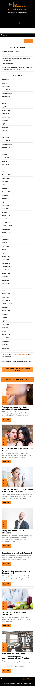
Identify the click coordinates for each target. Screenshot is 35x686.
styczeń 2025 (6, 110)
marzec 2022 (5, 208)
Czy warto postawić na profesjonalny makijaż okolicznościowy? (17, 490)
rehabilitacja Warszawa (26, 679)
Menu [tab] (5, 35)
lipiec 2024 (5, 120)
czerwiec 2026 (6, 79)
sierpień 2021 (6, 232)
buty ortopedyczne (26, 361)
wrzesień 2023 (6, 147)
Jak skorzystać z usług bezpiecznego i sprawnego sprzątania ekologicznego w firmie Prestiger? (17, 656)
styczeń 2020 (6, 293)
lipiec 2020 (5, 276)
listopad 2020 (6, 263)
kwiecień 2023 (6, 164)
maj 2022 (4, 202)
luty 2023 (4, 171)
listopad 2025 (6, 90)
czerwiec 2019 (6, 317)
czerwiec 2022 (6, 198)
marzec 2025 (5, 103)
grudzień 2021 (6, 219)
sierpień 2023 (6, 151)
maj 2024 (4, 124)
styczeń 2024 (6, 134)
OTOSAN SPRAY (6, 55)
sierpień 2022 (6, 191)
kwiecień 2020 (6, 283)
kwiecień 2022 (6, 205)
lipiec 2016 (5, 344)
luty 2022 (4, 212)
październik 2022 (7, 185)
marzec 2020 (5, 287)
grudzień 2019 (6, 297)
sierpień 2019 (6, 310)
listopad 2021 (6, 222)
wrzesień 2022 (6, 188)
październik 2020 (7, 266)
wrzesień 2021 (6, 229)
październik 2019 (7, 304)
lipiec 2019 (5, 314)
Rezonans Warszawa (8, 63)
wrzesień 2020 (6, 270)
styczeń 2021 (6, 256)
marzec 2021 (5, 249)
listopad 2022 (6, 181)
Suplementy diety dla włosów (10, 51)
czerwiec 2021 (6, 239)
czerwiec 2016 (6, 348)
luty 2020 (4, 290)
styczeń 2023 (6, 174)
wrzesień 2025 (6, 96)
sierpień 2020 (6, 273)
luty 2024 (4, 130)
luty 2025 (4, 106)
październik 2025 (7, 93)
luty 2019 (4, 331)
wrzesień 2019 (6, 307)
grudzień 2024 (6, 113)
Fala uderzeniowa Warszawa (19, 354)
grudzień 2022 (6, 178)
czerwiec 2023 (6, 158)
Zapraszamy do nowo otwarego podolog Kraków (17, 369)
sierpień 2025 (6, 100)
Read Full (7, 420)
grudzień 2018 (6, 338)
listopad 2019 (6, 300)
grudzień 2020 (6, 259)
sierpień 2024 (6, 117)
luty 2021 (4, 253)
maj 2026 (4, 83)
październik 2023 (7, 144)
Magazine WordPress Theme (12, 683)
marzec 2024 (5, 127)
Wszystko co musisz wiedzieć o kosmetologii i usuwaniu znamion (15, 408)
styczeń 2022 (6, 215)
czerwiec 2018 (6, 341)
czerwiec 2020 (6, 280)
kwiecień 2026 (6, 86)
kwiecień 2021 (6, 246)
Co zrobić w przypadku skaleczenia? (17, 553)
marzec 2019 (5, 327)
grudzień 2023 (6, 137)
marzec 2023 (5, 168)
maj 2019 (4, 321)
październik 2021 (7, 225)
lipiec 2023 (5, 154)
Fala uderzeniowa (17, 9)
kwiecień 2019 (6, 324)
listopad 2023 (6, 140)
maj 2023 (4, 161)
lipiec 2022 (5, 195)
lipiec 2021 (5, 236)
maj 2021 (4, 242)
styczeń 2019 (6, 334)
